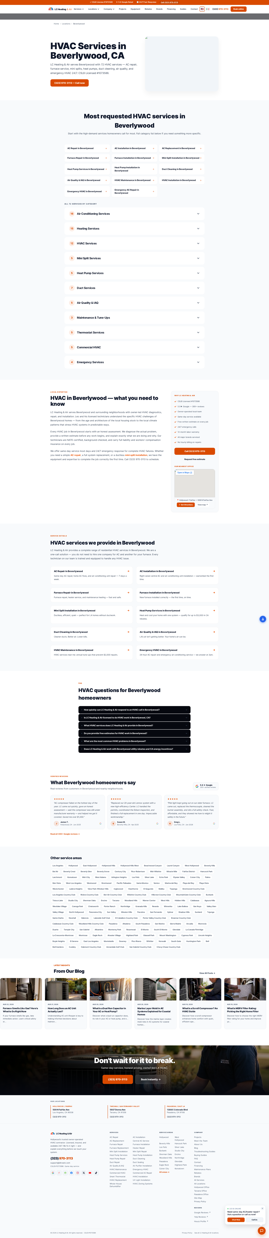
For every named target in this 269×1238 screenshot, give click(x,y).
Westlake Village (60, 906)
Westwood (91, 883)
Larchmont (57, 877)
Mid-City (86, 877)
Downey (122, 941)
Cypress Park (187, 935)
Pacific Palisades (124, 883)
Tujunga (210, 912)
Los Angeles (58, 865)
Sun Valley (111, 912)
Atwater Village (114, 935)
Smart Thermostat (117, 1176)
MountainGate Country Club (188, 895)
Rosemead (131, 929)
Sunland (198, 912)
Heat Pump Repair (117, 1158)
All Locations (199, 1184)
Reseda (155, 906)
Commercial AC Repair (142, 1173)
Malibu (161, 889)
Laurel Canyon (173, 865)
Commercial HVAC (117, 1173)
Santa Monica (142, 883)
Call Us (254, 1220)
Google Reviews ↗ (202, 1212)
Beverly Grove (103, 871)
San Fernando (156, 912)
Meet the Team (200, 1141)
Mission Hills (126, 912)
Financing (171, 9)
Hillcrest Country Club (161, 895)
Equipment (135, 9)
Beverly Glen (86, 871)
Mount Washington (168, 935)
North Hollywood (76, 912)
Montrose (83, 935)
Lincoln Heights (205, 935)
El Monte (145, 929)
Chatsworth (93, 906)
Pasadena (113, 924)
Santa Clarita (58, 918)
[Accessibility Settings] (262, 619)
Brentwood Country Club (193, 889)
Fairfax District (188, 871)
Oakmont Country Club (91, 947)
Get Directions (187, 505)
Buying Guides (200, 1155)
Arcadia (189, 924)
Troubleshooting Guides (204, 1151)
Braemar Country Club (181, 918)
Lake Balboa (183, 906)
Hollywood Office (201, 1187)
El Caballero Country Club (126, 918)
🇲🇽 (207, 9)
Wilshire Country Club (136, 895)
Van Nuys (197, 906)
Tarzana (115, 900)
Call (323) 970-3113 (169, 2)
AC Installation (139, 1137)
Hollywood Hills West (129, 865)
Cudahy (72, 947)
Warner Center (149, 900)
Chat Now (236, 1220)
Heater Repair (139, 1148)
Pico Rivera (136, 941)
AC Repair (114, 1137)
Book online (238, 9)
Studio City (73, 900)
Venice (157, 883)
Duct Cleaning (139, 1158)
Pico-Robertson (138, 871)
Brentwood (106, 883)
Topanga (173, 889)
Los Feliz (135, 877)
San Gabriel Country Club (140, 947)
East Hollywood (90, 865)
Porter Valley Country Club (154, 918)
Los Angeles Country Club (64, 895)
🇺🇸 (202, 9)
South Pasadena (143, 924)
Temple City (69, 929)
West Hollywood (192, 865)
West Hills (165, 900)
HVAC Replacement (118, 1180)
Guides (183, 9)
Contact (194, 9)
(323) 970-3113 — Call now (69, 83)
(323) (220, 9)
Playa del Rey (188, 883)
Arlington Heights (119, 877)
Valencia (84, 918)
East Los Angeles (91, 941)
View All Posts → (207, 973)
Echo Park (163, 877)
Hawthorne (133, 889)
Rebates (148, 9)
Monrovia (202, 924)
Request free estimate (194, 459)
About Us (198, 1144)
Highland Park (132, 935)
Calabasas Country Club (63, 924)
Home (56, 24)
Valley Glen (211, 906)
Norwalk (162, 941)
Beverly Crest (69, 871)
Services (77, 9)
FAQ (196, 1158)
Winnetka (168, 906)
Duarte (55, 929)
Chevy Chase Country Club (168, 947)
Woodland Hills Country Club (91, 924)
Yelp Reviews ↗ (201, 1217)
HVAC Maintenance (118, 1169)
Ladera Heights (75, 889)
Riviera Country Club (89, 895)
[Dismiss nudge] (262, 1208)
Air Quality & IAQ (117, 1166)
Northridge (125, 906)
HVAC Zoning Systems (142, 1184)
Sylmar (170, 912)
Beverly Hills (209, 865)
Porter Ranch (109, 906)
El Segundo (148, 889)
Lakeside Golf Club (102, 918)
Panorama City (95, 912)
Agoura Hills (210, 900)
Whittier (149, 941)
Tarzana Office (200, 1191)
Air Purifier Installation (142, 1166)
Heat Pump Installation (142, 1155)
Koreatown (72, 877)
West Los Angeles (74, 883)
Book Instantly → (151, 1079)
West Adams (100, 877)
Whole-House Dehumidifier (116, 1185)
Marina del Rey (171, 883)
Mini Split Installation (119, 1151)
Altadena (126, 924)
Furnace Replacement (119, 1148)
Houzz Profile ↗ (201, 1221)
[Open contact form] (262, 1231)
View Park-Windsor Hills (98, 889)
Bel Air (55, 871)
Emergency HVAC (140, 1169)
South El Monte (160, 929)
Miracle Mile (172, 871)
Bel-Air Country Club (113, 895)
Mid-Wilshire (155, 871)
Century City (120, 871)
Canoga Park (77, 906)
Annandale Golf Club (115, 947)
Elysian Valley (179, 877)
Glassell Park (148, 935)
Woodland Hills (131, 900)
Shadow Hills (184, 912)
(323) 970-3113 (117, 1079)
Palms (207, 877)
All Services (199, 1180)
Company (108, 9)
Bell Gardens (58, 947)
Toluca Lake (58, 900)
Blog (196, 1148)
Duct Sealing (138, 1162)
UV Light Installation (141, 1180)
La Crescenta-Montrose (63, 935)
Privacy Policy (200, 1201)
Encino (104, 900)
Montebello (109, 941)
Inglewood (118, 889)
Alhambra (99, 929)
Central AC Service (141, 1141)
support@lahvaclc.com (60, 1163)
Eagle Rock (97, 935)
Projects (122, 9)
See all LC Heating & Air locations (206, 1233)
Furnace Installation (141, 1144)
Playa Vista (204, 883)
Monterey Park (114, 929)
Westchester (58, 889)
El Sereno (74, 941)
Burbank (209, 895)
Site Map (198, 1198)
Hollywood (73, 865)
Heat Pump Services (118, 1155)
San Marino (160, 924)
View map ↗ (203, 505)
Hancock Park (206, 871)
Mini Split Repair (140, 1151)
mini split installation (136, 455)
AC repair (75, 455)
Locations (92, 9)
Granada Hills (141, 906)
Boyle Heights (59, 941)
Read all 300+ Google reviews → (65, 834)
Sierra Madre (175, 924)
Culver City (195, 877)
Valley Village (58, 912)
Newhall (72, 918)
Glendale (176, 929)
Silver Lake (149, 877)
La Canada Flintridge (194, 929)
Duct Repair (115, 1162)
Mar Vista (57, 883)
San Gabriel (84, 929)
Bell (207, 941)
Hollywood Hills (108, 865)
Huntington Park (193, 941)
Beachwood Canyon (153, 865)
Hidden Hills (180, 900)
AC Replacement (117, 1141)
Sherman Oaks (89, 900)
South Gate (176, 941)
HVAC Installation (140, 1176)
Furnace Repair (116, 1144)
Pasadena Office (201, 1194)
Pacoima (141, 912)
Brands (159, 9)
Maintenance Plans (202, 1169)
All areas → (164, 1172)
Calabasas (194, 900)
